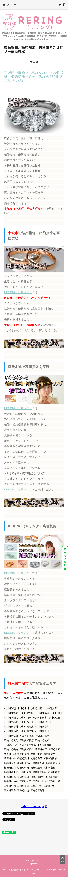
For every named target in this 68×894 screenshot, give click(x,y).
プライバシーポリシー (34, 860)
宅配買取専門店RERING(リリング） (28, 869)
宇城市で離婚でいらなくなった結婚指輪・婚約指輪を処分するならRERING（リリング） (33, 76)
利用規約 (34, 863)
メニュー (11, 4)
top (62, 861)
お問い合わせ (65, 560)
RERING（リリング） (18, 292)
